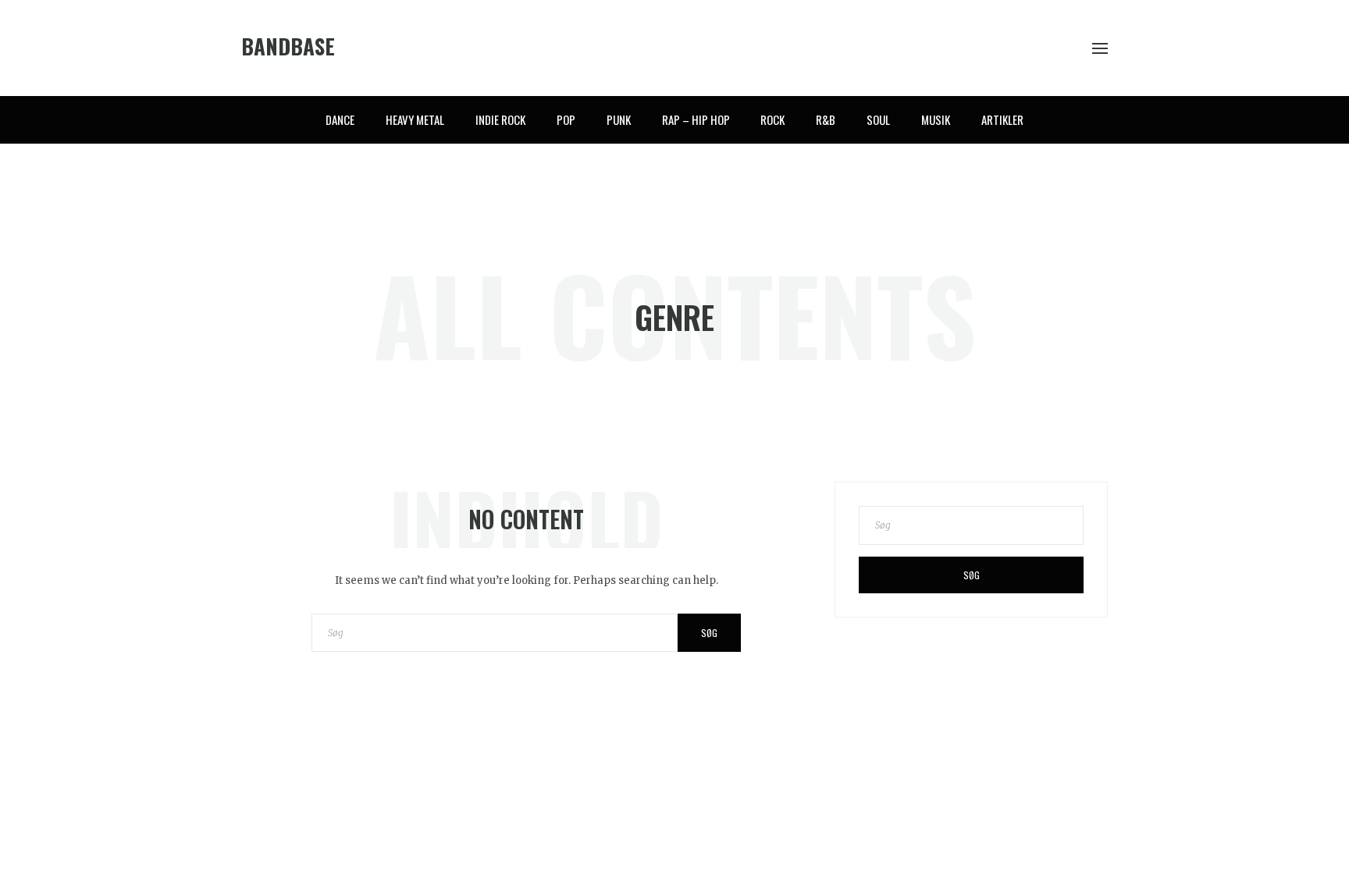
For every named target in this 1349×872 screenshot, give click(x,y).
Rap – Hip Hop (696, 119)
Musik (935, 119)
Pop (566, 119)
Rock (772, 119)
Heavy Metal (415, 119)
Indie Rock (500, 119)
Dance (340, 119)
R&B (825, 119)
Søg (709, 632)
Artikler (1002, 119)
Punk (619, 119)
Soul (878, 119)
